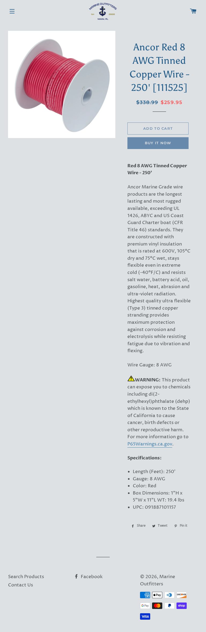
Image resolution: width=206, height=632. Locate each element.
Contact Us (20, 585)
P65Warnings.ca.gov (149, 444)
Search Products (26, 577)
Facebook (91, 577)
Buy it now (158, 143)
